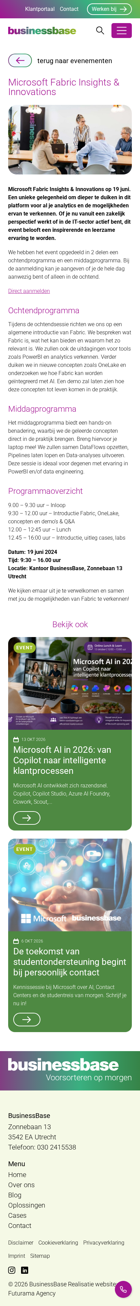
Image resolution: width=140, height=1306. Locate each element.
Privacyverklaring (103, 1242)
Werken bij (104, 9)
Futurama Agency (32, 1293)
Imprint (16, 1256)
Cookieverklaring (58, 1242)
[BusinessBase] (42, 30)
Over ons (21, 1185)
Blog (14, 1195)
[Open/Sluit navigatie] (121, 30)
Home (17, 1175)
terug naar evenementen (74, 61)
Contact (69, 9)
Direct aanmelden (29, 291)
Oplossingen (26, 1205)
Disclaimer (20, 1242)
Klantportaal (40, 9)
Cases (17, 1215)
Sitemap (40, 1256)
